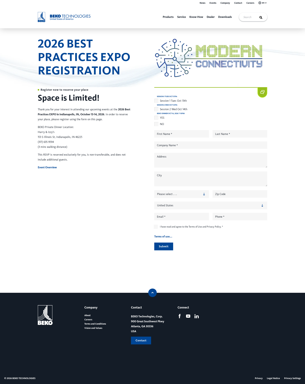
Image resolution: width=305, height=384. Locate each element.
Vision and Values (93, 328)
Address (161, 156)
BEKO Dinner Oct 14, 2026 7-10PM (171, 113)
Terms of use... (163, 236)
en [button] (263, 2)
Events (213, 3)
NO (162, 124)
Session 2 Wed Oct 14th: (167, 105)
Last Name (222, 134)
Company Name (167, 145)
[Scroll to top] (152, 293)
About (87, 315)
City (159, 175)
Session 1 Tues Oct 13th (173, 100)
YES (162, 117)
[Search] (263, 17)
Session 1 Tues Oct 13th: (167, 96)
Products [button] (168, 17)
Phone (219, 216)
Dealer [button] (211, 17)
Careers (250, 3)
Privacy (259, 378)
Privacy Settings (292, 378)
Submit (164, 246)
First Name (164, 134)
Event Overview (47, 167)
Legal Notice (273, 378)
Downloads (225, 17)
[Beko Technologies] (66, 17)
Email (161, 216)
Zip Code (220, 194)
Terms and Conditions (95, 323)
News (202, 3)
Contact (238, 3)
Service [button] (181, 17)
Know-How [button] (196, 17)
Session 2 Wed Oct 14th (173, 109)
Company (225, 3)
